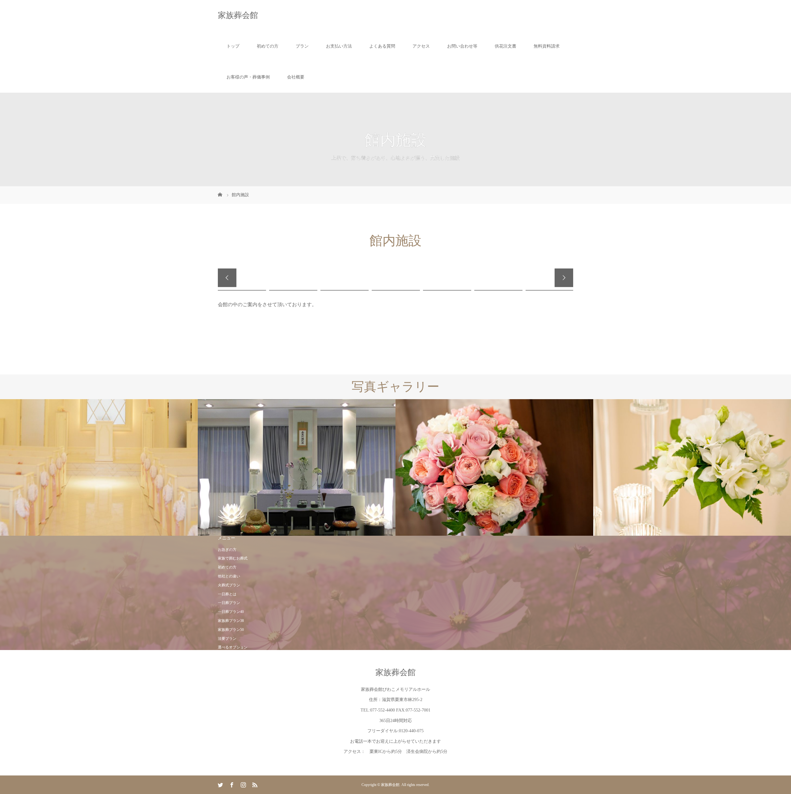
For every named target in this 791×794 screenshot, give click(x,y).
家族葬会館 (238, 15)
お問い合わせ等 (462, 46)
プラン (302, 46)
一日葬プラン (229, 603)
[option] (99, 467)
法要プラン (227, 638)
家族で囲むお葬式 (232, 558)
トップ (232, 46)
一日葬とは (227, 594)
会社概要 (295, 77)
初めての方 (267, 46)
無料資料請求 (547, 46)
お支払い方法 (339, 46)
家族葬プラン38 (231, 621)
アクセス (421, 46)
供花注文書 (505, 46)
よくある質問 (382, 46)
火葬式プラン (229, 585)
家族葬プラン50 (231, 629)
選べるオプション (232, 647)
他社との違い (229, 576)
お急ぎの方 (227, 549)
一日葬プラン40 (231, 612)
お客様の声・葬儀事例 (248, 77)
